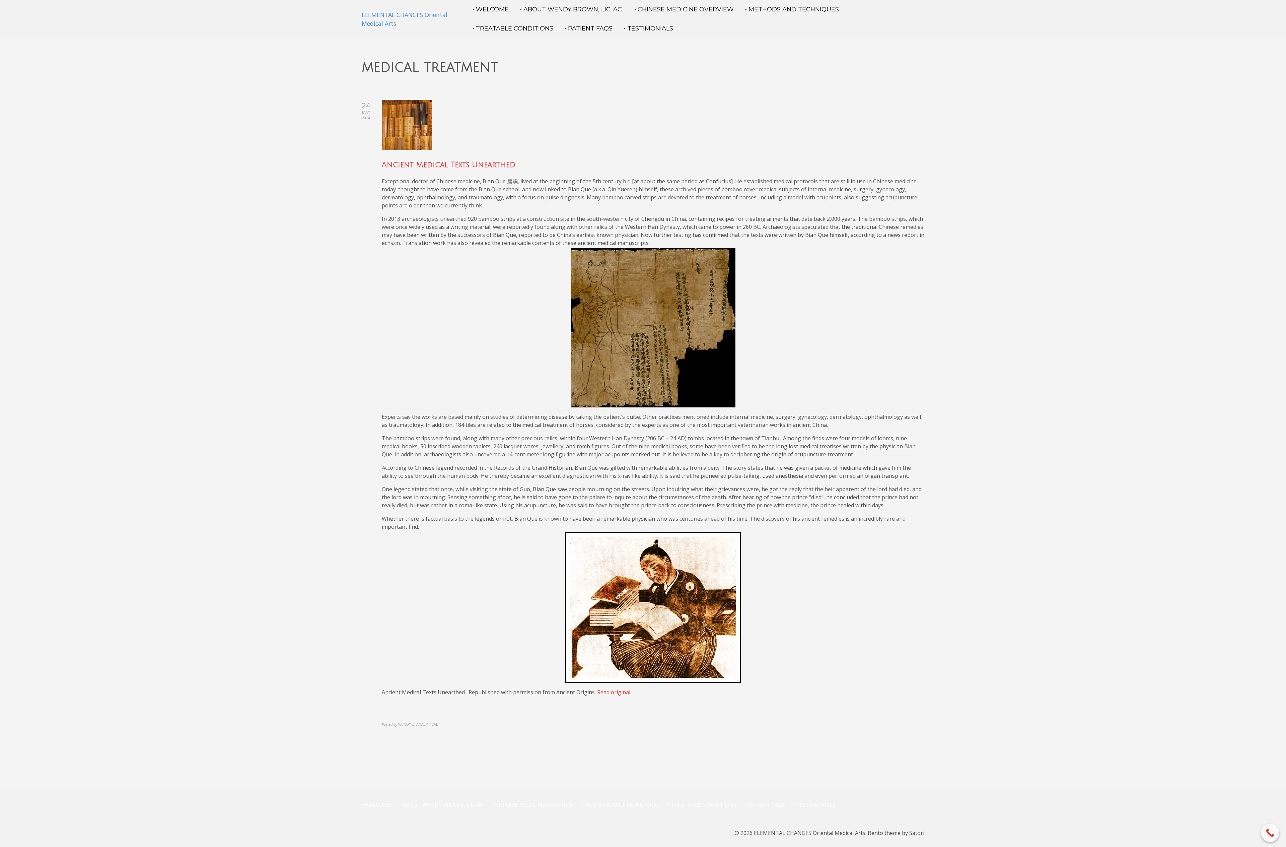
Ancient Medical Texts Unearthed (448, 165)
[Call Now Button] (1270, 833)
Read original (613, 692)
